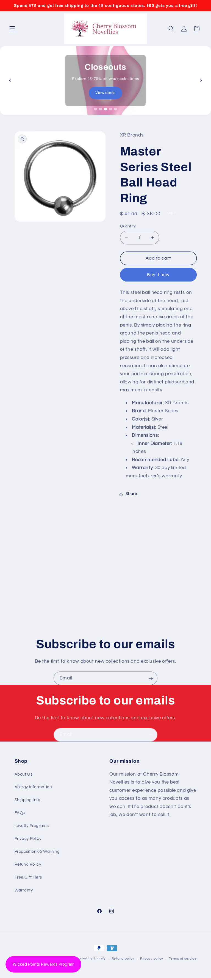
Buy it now (158, 274)
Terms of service (183, 958)
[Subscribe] (151, 678)
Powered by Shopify (89, 958)
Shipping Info (27, 800)
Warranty (24, 890)
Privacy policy (151, 958)
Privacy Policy (28, 839)
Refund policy (123, 958)
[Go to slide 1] (95, 109)
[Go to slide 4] (110, 109)
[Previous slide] (9, 80)
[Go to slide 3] (105, 109)
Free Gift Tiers (28, 877)
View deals (105, 93)
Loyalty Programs (32, 826)
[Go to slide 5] (115, 109)
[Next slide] (201, 80)
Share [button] (131, 494)
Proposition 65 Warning (37, 851)
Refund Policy (28, 864)
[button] (12, 28)
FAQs (20, 813)
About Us (24, 774)
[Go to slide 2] (100, 109)
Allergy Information (33, 787)
